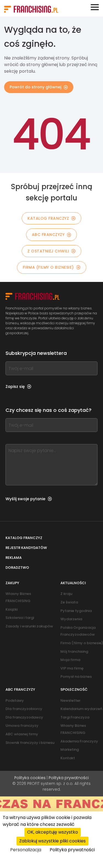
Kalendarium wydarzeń (81, 708)
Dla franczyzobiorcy (23, 708)
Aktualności (73, 583)
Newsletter (70, 700)
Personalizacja (25, 850)
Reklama (13, 557)
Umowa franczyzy (21, 725)
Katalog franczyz (23, 537)
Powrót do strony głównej (35, 87)
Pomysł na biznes (76, 676)
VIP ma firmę (71, 668)
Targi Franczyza (74, 717)
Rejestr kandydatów (26, 547)
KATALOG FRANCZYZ (48, 218)
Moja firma (70, 659)
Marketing (69, 749)
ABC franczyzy (48, 234)
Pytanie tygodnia (76, 610)
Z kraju (66, 593)
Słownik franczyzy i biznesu (29, 742)
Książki (11, 609)
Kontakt (67, 758)
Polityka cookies (30, 777)
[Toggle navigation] (95, 7)
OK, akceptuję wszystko (52, 832)
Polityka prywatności (69, 777)
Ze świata (69, 602)
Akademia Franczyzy (79, 741)
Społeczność (74, 689)
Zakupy (12, 583)
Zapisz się (15, 386)
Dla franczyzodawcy (24, 717)
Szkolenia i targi (19, 617)
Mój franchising (74, 651)
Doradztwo (17, 567)
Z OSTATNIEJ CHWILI (48, 251)
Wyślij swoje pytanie (25, 499)
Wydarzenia (71, 619)
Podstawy (14, 700)
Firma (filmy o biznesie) (48, 267)
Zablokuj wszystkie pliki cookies (52, 841)
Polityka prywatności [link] (72, 850)
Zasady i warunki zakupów (29, 626)
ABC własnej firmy (21, 734)
